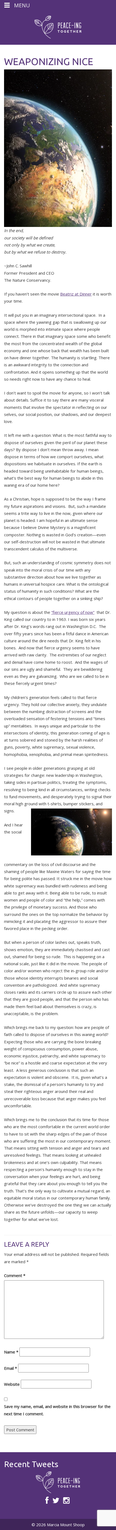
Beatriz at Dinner (76, 294)
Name (11, 1352)
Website (12, 1384)
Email (10, 1368)
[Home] (58, 27)
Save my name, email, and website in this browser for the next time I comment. (57, 1410)
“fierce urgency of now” (72, 612)
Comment (14, 1275)
